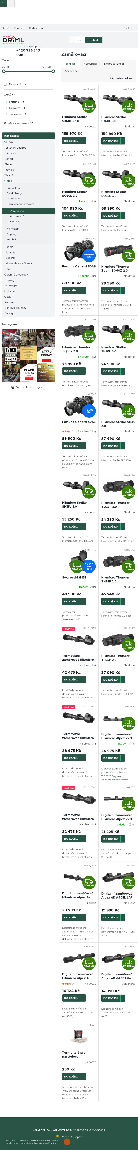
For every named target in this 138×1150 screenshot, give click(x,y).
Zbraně (8, 175)
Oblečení (9, 291)
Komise (9, 302)
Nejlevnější (90, 63)
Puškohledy (13, 187)
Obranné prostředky (16, 274)
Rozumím (67, 1141)
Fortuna (16, 102)
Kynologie (10, 285)
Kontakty (19, 28)
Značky (8, 313)
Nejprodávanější (114, 63)
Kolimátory (13, 228)
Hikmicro (18, 108)
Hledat (93, 40)
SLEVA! (8, 142)
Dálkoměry (13, 198)
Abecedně (71, 71)
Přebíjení (9, 258)
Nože (7, 269)
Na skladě (18, 84)
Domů (6, 28)
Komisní (11, 239)
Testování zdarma (15, 147)
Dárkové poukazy (15, 307)
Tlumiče (9, 169)
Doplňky (15, 221)
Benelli (8, 158)
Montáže (9, 252)
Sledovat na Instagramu (31, 387)
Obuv (7, 296)
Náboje (8, 247)
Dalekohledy (14, 193)
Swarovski (17, 114)
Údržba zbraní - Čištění (18, 263)
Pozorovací (17, 216)
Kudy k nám (36, 28)
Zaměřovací (17, 210)
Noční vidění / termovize (20, 203)
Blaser (8, 164)
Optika (8, 181)
